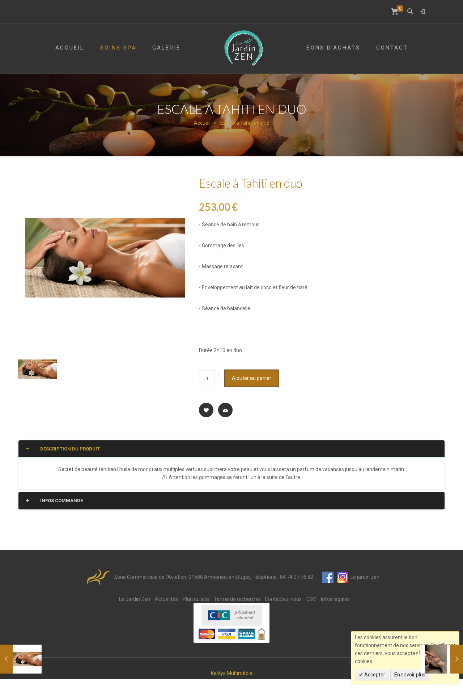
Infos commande (61, 500)
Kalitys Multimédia (231, 673)
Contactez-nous (283, 599)
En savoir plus (409, 675)
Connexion (422, 11)
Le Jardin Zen (134, 599)
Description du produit (70, 449)
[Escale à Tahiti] (21, 659)
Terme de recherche (237, 599)
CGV (311, 599)
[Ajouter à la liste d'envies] (206, 410)
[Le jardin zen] (243, 48)
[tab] (231, 449)
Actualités (166, 599)
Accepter (374, 675)
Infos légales (335, 599)
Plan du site (196, 599)
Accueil (202, 123)
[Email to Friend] (225, 410)
